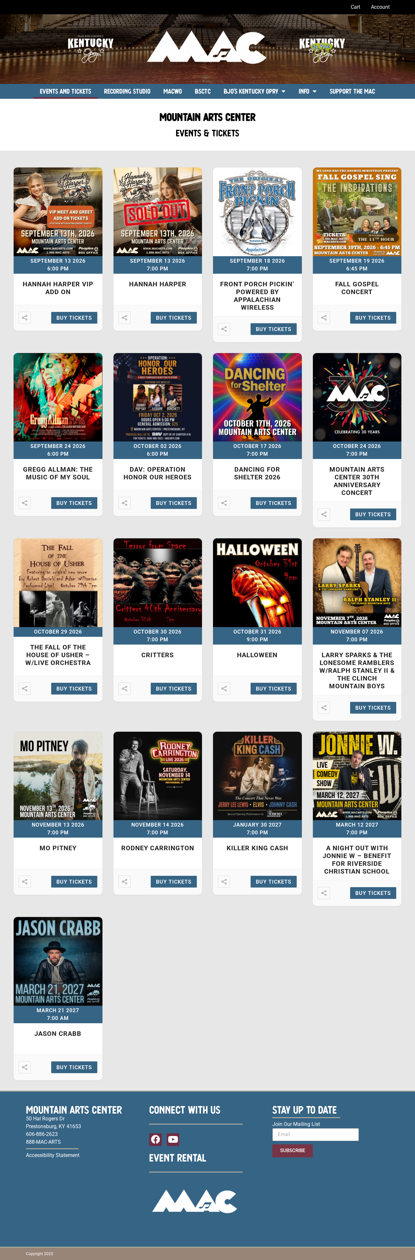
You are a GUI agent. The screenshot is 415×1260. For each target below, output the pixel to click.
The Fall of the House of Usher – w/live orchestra (58, 655)
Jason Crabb (57, 1033)
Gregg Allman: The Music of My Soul (58, 473)
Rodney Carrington (157, 848)
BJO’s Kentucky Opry (251, 91)
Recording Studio (127, 91)
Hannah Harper (157, 284)
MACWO (172, 91)
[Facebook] (155, 1139)
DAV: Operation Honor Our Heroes (158, 473)
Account (380, 7)
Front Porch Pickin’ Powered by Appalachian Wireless (257, 295)
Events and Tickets (65, 91)
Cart (355, 7)
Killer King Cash (257, 848)
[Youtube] (173, 1139)
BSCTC (203, 91)
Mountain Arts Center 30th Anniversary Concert (357, 481)
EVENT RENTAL (178, 1158)
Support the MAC (352, 91)
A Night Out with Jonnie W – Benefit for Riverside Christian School (357, 859)
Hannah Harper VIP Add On (58, 288)
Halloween (257, 655)
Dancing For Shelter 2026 (257, 473)
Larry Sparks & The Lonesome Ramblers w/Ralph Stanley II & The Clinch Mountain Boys (357, 670)
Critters (157, 655)
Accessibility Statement (52, 1155)
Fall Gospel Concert (357, 288)
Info (304, 91)
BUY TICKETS (74, 318)
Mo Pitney (58, 848)
